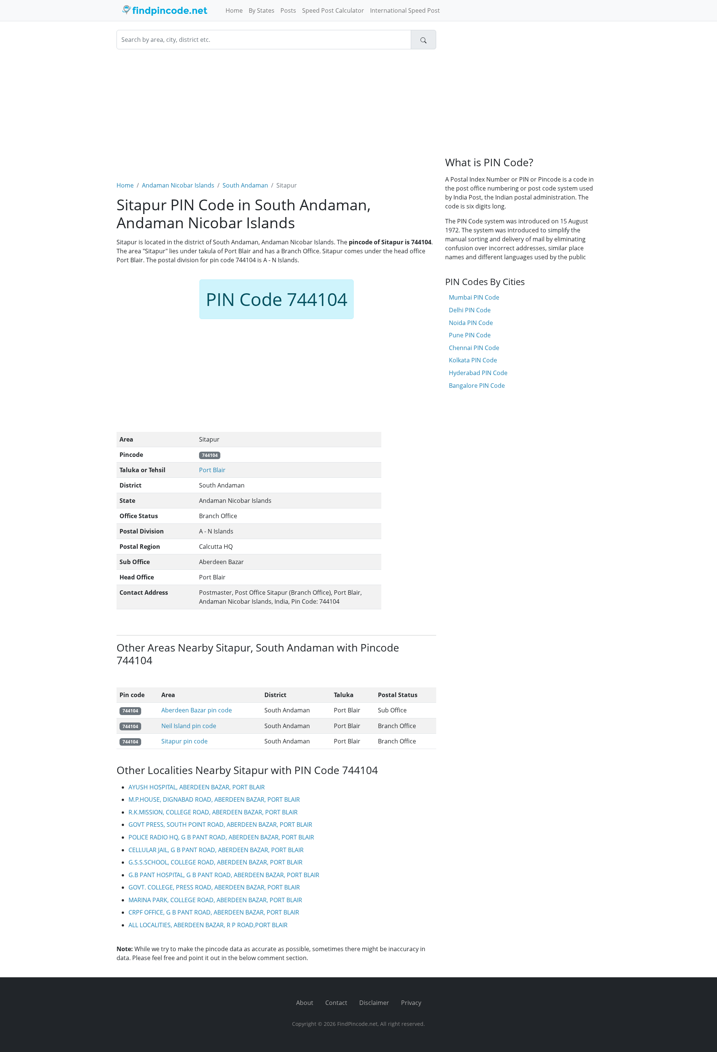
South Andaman (245, 185)
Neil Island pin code (188, 726)
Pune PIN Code (470, 335)
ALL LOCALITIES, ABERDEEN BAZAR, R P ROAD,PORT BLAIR (208, 925)
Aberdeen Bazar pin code (196, 710)
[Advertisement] (276, 110)
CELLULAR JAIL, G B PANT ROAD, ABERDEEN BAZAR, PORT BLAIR (216, 850)
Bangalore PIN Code (477, 385)
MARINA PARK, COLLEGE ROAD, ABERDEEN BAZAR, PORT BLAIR (215, 900)
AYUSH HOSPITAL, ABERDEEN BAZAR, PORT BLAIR (196, 787)
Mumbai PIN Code (474, 297)
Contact (336, 1003)
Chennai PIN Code (474, 348)
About (304, 1003)
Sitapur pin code (184, 741)
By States (261, 10)
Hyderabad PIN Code (478, 373)
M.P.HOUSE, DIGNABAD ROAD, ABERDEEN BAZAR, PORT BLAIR (214, 799)
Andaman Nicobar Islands (178, 185)
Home (234, 10)
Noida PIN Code (471, 323)
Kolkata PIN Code (473, 360)
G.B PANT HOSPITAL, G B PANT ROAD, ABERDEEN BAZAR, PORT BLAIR (223, 875)
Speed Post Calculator (333, 10)
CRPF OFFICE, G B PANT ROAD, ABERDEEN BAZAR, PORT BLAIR (213, 912)
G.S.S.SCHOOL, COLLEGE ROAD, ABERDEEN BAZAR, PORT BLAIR (215, 862)
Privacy (411, 1003)
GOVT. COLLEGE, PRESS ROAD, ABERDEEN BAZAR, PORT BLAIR (214, 887)
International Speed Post (405, 10)
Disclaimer (374, 1003)
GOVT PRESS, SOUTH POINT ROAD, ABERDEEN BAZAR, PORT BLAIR (220, 824)
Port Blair (212, 470)
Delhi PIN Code (470, 310)
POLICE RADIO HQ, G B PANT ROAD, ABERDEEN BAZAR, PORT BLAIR (221, 837)
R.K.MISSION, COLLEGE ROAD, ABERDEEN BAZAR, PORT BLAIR (213, 812)
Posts (288, 10)
